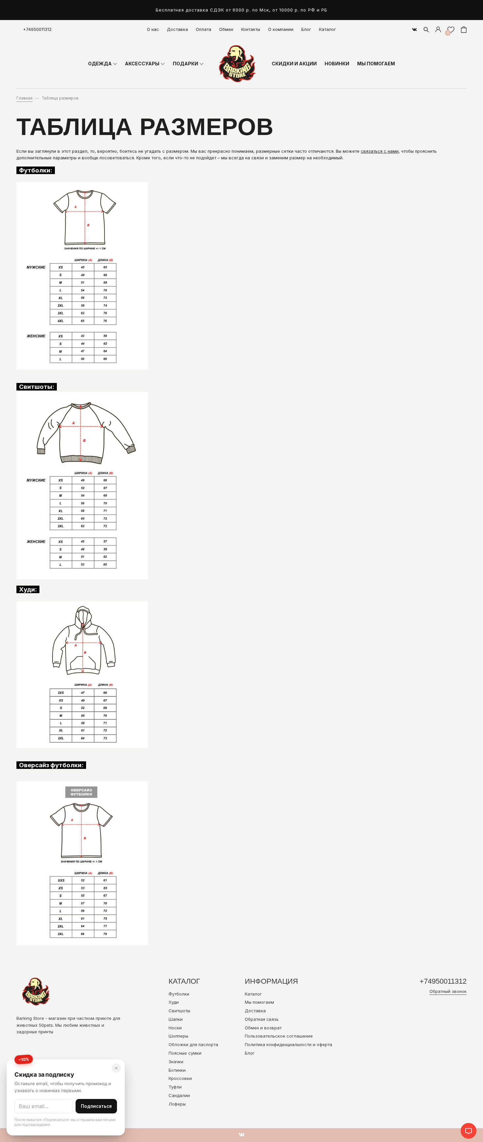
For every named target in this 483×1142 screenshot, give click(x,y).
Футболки (179, 993)
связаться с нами (380, 151)
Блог (306, 29)
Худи (174, 1002)
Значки (176, 1061)
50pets (46, 1025)
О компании (280, 29)
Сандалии (179, 1095)
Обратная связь (262, 1019)
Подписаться (96, 1106)
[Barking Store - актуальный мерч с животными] (237, 63)
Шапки (176, 1019)
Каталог (327, 29)
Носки (175, 1027)
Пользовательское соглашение (279, 1036)
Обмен (226, 29)
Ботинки (177, 1070)
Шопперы (178, 1036)
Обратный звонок (448, 991)
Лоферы (177, 1104)
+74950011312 (37, 29)
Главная (24, 98)
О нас (153, 29)
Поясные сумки (185, 1053)
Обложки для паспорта (193, 1044)
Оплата (203, 29)
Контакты (250, 29)
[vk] (414, 29)
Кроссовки (180, 1078)
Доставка (177, 29)
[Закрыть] (116, 1068)
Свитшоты (179, 1010)
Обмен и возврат (263, 1027)
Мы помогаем (259, 1002)
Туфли (175, 1086)
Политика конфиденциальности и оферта (288, 1044)
